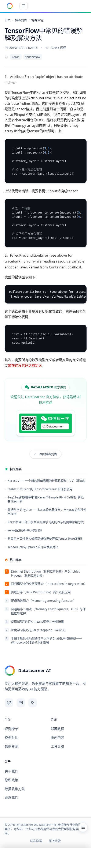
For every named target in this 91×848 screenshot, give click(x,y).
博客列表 (21, 20)
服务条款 (55, 841)
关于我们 (11, 771)
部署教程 (57, 729)
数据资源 (11, 746)
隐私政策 (11, 780)
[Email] (21, 702)
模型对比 (11, 737)
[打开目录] (83, 827)
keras (15, 57)
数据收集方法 (15, 789)
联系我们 (11, 797)
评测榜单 (11, 729)
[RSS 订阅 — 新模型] (32, 702)
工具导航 (57, 746)
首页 (8, 20)
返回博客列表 (48, 454)
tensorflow (32, 57)
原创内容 (57, 737)
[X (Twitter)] (9, 702)
